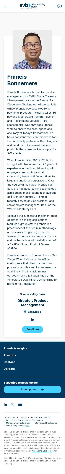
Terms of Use (10, 417)
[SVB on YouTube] (20, 404)
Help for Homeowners (41, 417)
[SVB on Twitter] (12, 404)
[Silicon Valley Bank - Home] (32, 6)
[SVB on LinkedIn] (5, 404)
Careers (9, 368)
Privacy (23, 417)
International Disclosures (46, 423)
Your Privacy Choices (16, 426)
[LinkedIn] (32, 319)
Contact (9, 362)
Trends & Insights (15, 348)
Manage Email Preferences (18, 423)
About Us (10, 355)
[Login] (59, 6)
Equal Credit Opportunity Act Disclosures (24, 420)
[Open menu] (5, 6)
